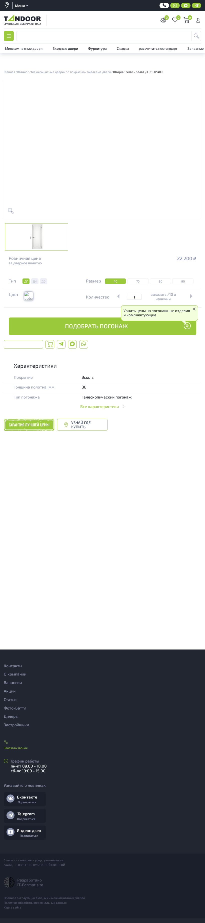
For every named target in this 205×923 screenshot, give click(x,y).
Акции (10, 690)
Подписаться (27, 802)
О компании (15, 674)
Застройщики (16, 724)
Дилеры (11, 716)
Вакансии (13, 682)
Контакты (13, 665)
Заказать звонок (16, 748)
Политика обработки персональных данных (35, 902)
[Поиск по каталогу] (196, 36)
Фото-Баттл (15, 708)
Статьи (10, 699)
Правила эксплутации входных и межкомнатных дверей (44, 898)
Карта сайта (12, 907)
